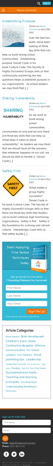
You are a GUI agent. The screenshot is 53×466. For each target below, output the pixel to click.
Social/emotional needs (21, 372)
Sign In (46, 3)
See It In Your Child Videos (33, 368)
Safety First (11, 171)
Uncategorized (29, 381)
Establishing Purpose (18, 21)
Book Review (12, 336)
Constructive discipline (19, 345)
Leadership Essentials (16, 364)
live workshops (34, 364)
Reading (15, 368)
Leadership (33, 359)
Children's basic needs (21, 341)
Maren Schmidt (26, 10)
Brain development (32, 336)
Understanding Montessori (21, 386)
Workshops (11, 390)
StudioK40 (26, 465)
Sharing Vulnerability (18, 98)
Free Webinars (24, 354)
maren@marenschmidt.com (22, 443)
